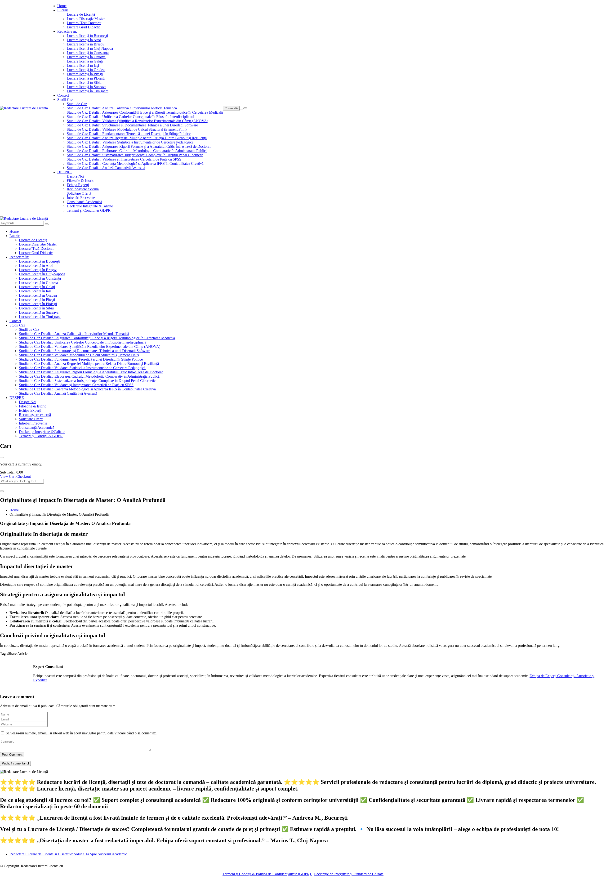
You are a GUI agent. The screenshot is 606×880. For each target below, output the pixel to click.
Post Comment (12, 754)
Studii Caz (65, 100)
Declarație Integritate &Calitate (90, 206)
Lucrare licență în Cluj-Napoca (90, 48)
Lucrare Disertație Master (86, 19)
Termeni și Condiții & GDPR (89, 210)
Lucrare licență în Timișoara (87, 91)
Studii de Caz (77, 104)
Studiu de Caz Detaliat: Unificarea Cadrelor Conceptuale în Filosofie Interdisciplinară (130, 117)
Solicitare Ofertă (79, 193)
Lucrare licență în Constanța (88, 53)
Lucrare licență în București (87, 36)
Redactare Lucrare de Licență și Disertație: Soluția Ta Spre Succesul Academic (68, 854)
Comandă (231, 108)
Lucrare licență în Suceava (86, 87)
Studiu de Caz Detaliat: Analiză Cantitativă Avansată (106, 168)
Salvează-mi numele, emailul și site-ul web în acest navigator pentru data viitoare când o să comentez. (81, 733)
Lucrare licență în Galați (85, 61)
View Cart (7, 476)
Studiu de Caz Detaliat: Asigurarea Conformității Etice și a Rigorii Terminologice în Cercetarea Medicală (145, 112)
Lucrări (62, 10)
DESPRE (64, 172)
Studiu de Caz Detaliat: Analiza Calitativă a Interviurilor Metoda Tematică (122, 108)
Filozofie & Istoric (80, 181)
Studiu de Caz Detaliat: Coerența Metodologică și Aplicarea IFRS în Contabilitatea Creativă (135, 163)
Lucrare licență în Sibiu (84, 82)
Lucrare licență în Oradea (86, 70)
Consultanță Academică (84, 202)
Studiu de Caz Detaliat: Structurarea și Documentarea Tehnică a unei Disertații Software (132, 125)
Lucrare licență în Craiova (86, 57)
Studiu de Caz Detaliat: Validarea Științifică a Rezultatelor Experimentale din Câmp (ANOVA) (137, 121)
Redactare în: (67, 31)
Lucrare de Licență (81, 14)
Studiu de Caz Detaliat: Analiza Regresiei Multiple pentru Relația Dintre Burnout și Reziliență (137, 138)
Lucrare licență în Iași (83, 65)
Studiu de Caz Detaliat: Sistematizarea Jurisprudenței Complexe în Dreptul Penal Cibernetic (135, 155)
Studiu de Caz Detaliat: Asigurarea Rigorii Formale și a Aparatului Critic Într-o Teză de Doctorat (138, 146)
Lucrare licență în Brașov (85, 44)
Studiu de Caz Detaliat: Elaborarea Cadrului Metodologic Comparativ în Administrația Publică (137, 151)
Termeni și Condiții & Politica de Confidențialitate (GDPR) (267, 874)
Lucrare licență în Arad (84, 40)
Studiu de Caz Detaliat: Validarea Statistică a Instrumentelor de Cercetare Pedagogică (130, 142)
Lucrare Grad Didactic (83, 27)
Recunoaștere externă (83, 189)
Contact (63, 95)
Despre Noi (75, 176)
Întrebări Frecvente (81, 198)
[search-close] (2, 491)
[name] (24, 108)
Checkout (23, 476)
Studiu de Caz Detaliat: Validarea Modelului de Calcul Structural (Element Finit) (127, 129)
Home (62, 6)
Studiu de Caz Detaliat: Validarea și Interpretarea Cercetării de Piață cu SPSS (124, 159)
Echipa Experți (78, 185)
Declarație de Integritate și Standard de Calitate (348, 874)
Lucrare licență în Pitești (85, 74)
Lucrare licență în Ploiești (86, 78)
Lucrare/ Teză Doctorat (84, 23)
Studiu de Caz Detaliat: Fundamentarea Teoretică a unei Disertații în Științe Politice (129, 134)
